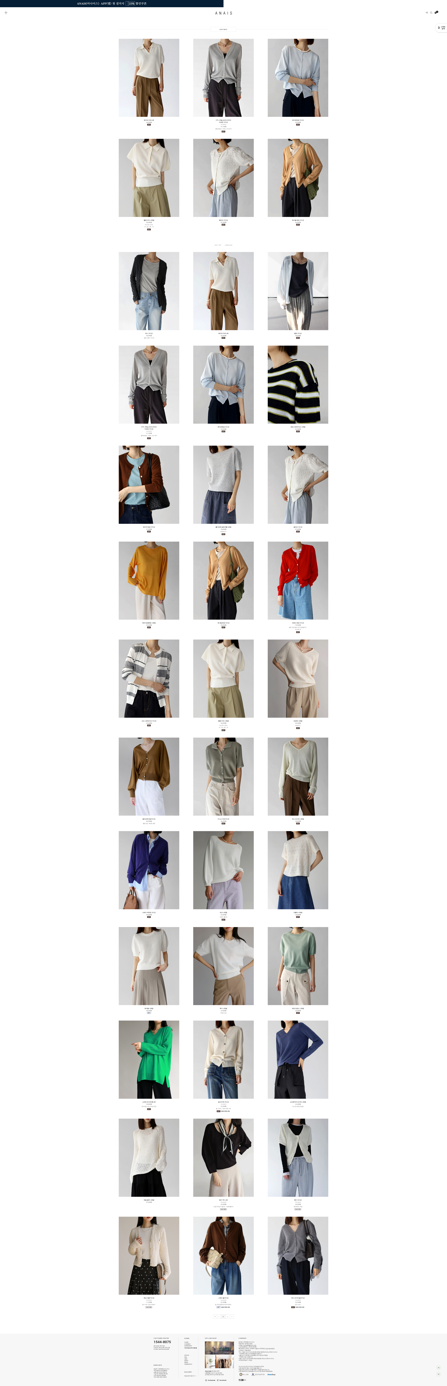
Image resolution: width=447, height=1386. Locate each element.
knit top (218, 245)
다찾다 (441, 28)
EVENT (186, 1360)
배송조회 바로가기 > (190, 1376)
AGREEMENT (188, 1346)
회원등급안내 (188, 1364)
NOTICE (186, 1355)
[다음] (232, 1316)
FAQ (185, 1357)
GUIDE (186, 1342)
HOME (186, 1338)
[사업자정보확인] (269, 1348)
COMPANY (187, 1344)
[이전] (219, 1316)
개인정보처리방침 (190, 1348)
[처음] (215, 1316)
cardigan (228, 245)
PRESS (186, 1362)
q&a (185, 1359)
